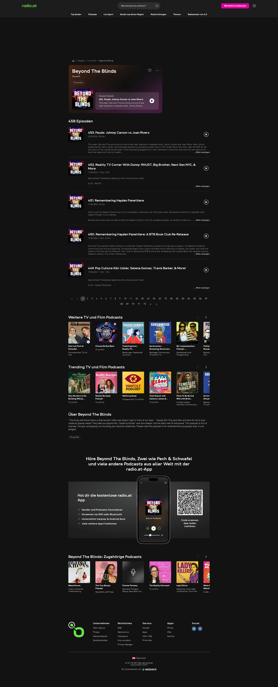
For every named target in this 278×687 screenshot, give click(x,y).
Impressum (123, 636)
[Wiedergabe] (152, 101)
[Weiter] (206, 316)
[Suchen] (157, 6)
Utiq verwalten (124, 640)
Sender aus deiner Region (132, 14)
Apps (144, 632)
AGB (119, 628)
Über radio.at (99, 628)
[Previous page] (77, 299)
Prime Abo (147, 640)
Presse (96, 632)
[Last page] (156, 304)
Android (170, 636)
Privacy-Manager (125, 645)
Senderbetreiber (100, 640)
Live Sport (108, 14)
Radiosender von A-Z (197, 14)
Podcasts (92, 14)
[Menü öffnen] (254, 6)
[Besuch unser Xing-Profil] (200, 628)
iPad (169, 632)
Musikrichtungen (158, 14)
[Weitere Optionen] (157, 70)
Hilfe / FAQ (147, 636)
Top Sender (76, 14)
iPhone (170, 628)
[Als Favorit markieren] (149, 70)
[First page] (72, 299)
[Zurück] (197, 316)
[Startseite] (73, 61)
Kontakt (145, 628)
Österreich (141, 658)
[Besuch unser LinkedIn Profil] (194, 628)
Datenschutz (123, 632)
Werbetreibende (100, 636)
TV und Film (78, 83)
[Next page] (150, 304)
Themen (177, 14)
